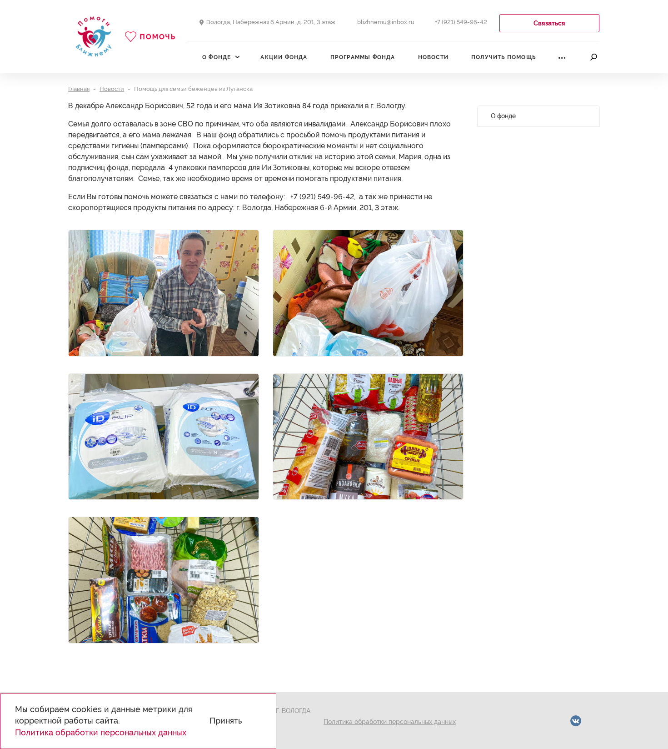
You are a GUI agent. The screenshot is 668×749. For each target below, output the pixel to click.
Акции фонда (283, 57)
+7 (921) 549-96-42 (461, 22)
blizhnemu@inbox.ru (385, 22)
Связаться (549, 23)
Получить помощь (503, 57)
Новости (433, 57)
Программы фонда (362, 57)
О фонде (216, 57)
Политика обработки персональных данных (390, 721)
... (562, 54)
